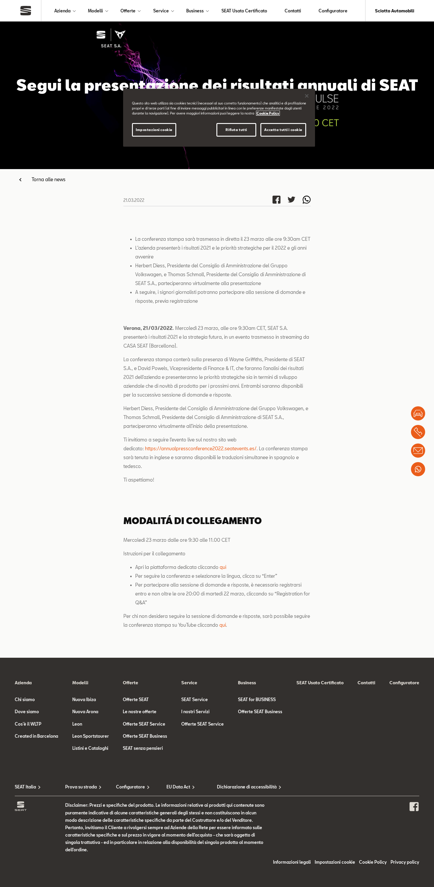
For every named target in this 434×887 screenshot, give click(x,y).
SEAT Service (194, 699)
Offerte (128, 10)
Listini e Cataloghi (90, 748)
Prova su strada (81, 786)
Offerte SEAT (136, 699)
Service (161, 10)
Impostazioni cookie (154, 130)
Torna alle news (49, 179)
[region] (219, 118)
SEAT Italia (25, 786)
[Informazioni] (418, 451)
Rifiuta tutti (236, 130)
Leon (77, 723)
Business (195, 10)
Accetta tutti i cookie (283, 130)
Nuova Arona (85, 711)
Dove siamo (27, 711)
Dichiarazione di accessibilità (242, 786)
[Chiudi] (306, 95)
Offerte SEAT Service (144, 723)
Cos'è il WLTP (28, 723)
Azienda (62, 10)
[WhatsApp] (418, 469)
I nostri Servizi (195, 711)
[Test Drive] (418, 413)
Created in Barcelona (36, 736)
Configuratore (333, 10)
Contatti (293, 10)
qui (223, 567)
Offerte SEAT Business (145, 736)
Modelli (95, 10)
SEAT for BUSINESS (257, 699)
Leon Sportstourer (90, 736)
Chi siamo (25, 699)
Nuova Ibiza (84, 699)
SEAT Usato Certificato (244, 10)
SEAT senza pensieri (143, 748)
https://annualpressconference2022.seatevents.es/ (201, 448)
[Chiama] (418, 432)
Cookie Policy (373, 862)
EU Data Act (178, 786)
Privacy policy (405, 862)
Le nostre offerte (139, 711)
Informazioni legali (292, 862)
